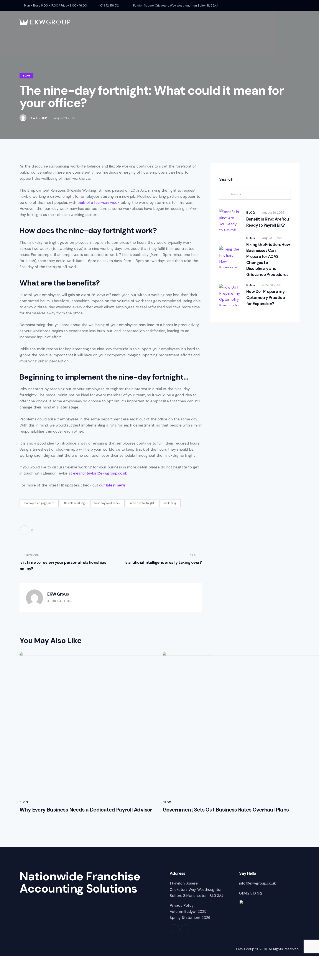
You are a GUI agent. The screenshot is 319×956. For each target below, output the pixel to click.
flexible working (74, 503)
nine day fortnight (142, 503)
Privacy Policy (182, 905)
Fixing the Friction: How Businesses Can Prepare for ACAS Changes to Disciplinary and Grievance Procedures (268, 259)
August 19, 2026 (273, 238)
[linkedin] (298, 6)
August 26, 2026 (273, 212)
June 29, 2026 (271, 285)
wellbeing (170, 503)
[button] (26, 530)
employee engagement (39, 503)
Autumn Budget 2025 (188, 911)
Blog (26, 75)
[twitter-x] (287, 6)
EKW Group (58, 594)
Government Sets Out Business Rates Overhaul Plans (226, 810)
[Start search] (296, 22)
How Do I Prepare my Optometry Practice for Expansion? (265, 297)
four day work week (107, 503)
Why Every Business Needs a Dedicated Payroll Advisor (86, 810)
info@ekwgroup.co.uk (257, 883)
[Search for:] (255, 194)
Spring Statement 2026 (190, 917)
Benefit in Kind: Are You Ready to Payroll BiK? (267, 222)
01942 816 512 (251, 893)
